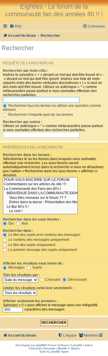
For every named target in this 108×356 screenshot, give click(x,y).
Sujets (36, 267)
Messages (15, 267)
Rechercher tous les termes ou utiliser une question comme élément (52, 108)
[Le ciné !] (40, 211)
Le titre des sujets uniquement (31, 245)
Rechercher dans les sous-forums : (32, 219)
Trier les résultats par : (21, 275)
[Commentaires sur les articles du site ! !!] (40, 184)
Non (24, 223)
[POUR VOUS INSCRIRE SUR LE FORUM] (40, 180)
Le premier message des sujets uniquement (42, 250)
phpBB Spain (60, 351)
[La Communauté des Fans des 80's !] (40, 189)
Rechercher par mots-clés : (25, 71)
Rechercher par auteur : (22, 122)
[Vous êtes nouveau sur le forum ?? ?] (40, 198)
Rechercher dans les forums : (27, 155)
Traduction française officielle (48, 348)
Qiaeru (75, 348)
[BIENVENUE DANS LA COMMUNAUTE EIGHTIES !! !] (40, 193)
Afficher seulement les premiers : (30, 301)
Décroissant (77, 280)
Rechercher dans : (18, 231)
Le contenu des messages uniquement (38, 240)
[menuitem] (15, 26)
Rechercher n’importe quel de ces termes (40, 115)
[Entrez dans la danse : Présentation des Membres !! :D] (40, 202)
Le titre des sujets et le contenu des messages (43, 235)
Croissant (52, 280)
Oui (10, 223)
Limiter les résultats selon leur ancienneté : (38, 288)
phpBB (40, 345)
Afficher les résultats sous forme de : (33, 263)
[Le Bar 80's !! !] (40, 207)
